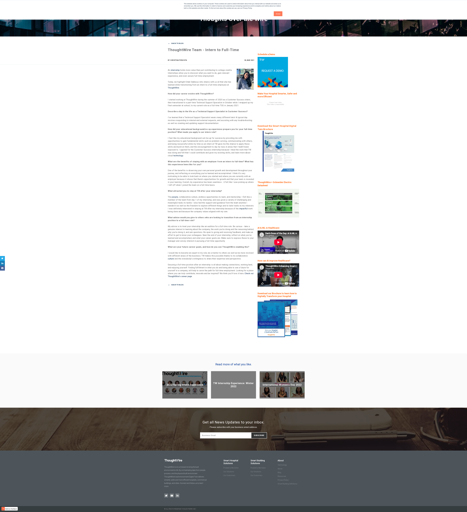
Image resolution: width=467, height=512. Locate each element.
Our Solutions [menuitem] (228, 472)
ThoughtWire (173, 88)
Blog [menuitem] (279, 472)
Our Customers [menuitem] (229, 475)
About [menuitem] (280, 469)
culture (171, 259)
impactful (243, 208)
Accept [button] (278, 14)
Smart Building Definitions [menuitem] (287, 484)
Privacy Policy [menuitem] (283, 480)
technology (178, 155)
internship (175, 70)
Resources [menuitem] (282, 476)
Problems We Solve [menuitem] (230, 468)
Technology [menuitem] (282, 465)
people (175, 197)
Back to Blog (177, 43)
